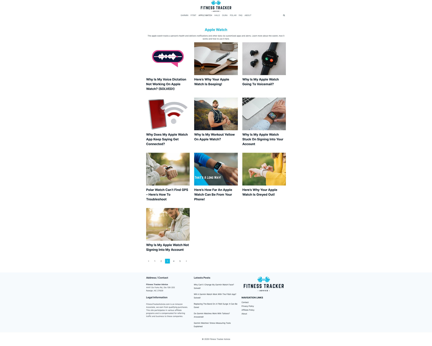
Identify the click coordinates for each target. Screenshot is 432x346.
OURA (225, 15)
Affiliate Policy (248, 310)
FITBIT (193, 15)
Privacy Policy (248, 306)
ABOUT (248, 15)
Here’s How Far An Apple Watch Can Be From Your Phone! (213, 194)
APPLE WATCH (205, 15)
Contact (245, 302)
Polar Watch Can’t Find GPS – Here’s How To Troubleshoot (167, 194)
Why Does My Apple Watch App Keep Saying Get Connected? (167, 139)
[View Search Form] (284, 15)
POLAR (233, 15)
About (244, 314)
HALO (217, 15)
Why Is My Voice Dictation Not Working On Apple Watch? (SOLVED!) (166, 84)
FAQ (240, 15)
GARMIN (184, 15)
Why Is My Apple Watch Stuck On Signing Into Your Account (262, 139)
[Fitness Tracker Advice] (216, 6)
